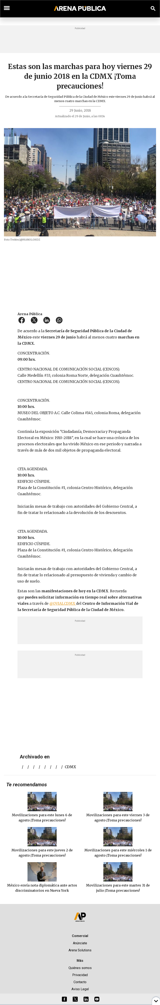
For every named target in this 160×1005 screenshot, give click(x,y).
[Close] (105, 471)
